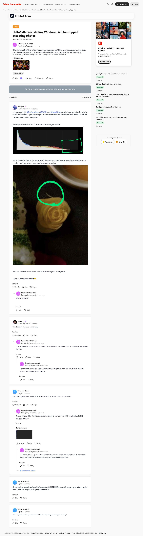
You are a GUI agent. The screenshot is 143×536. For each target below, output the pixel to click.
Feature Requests (60, 4)
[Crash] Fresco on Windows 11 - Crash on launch (112, 74)
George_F (21, 106)
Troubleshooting (18, 73)
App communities (13, 10)
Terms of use (48, 533)
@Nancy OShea (56, 112)
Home (4, 10)
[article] (50, 197)
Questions (35, 10)
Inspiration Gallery (74, 4)
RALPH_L (21, 321)
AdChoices (103, 533)
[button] (122, 4)
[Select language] (112, 4)
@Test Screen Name (33, 112)
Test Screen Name (23, 391)
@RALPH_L (43, 112)
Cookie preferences (64, 533)
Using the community (37, 533)
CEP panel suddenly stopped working (108, 84)
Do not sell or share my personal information (84, 533)
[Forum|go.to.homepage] (12, 4)
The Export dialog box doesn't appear (108, 107)
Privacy (55, 533)
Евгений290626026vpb (25, 44)
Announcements (48, 4)
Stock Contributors (25, 10)
